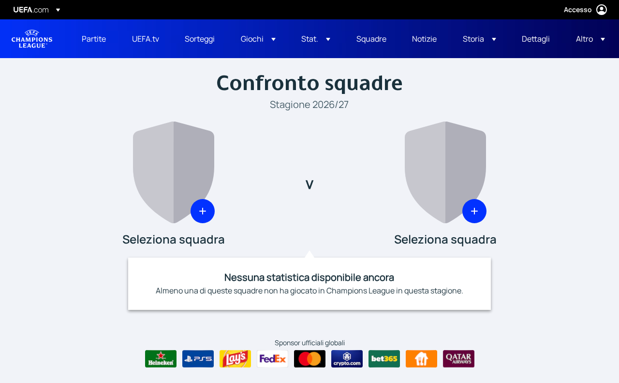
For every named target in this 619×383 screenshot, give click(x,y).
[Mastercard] (309, 359)
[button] (258, 39)
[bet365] (384, 359)
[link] (93, 39)
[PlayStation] (198, 359)
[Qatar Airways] (458, 359)
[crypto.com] (347, 359)
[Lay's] (235, 359)
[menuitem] (94, 39)
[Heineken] (161, 359)
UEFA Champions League (32, 39)
